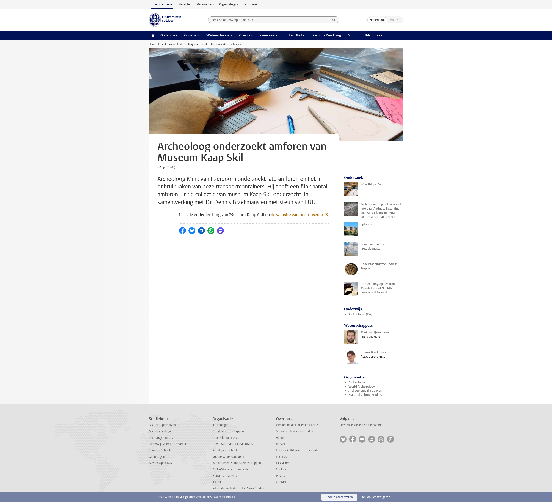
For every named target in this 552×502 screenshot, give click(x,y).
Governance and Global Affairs (232, 444)
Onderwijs (192, 35)
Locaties (281, 457)
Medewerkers (205, 4)
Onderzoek (168, 35)
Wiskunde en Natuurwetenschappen (236, 463)
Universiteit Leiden (162, 4)
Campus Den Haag (327, 35)
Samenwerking (270, 35)
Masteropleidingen (161, 431)
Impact (280, 444)
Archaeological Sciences (365, 391)
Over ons (246, 35)
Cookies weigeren (377, 497)
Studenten (185, 4)
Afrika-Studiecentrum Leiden (231, 469)
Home (152, 44)
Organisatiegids (228, 4)
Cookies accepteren (339, 497)
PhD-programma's (161, 438)
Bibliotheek (250, 4)
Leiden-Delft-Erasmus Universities (298, 450)
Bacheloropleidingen (162, 425)
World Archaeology (361, 387)
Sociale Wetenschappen (228, 457)
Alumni (353, 35)
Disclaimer (283, 463)
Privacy (280, 476)
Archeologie (356, 382)
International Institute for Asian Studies (238, 488)
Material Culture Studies (365, 395)
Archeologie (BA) (360, 314)
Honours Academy (224, 476)
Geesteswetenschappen (228, 431)
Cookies (281, 469)
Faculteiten (297, 35)
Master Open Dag (160, 463)
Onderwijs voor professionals (168, 444)
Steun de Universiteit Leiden (294, 431)
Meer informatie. (225, 497)
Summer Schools (160, 450)
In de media (168, 44)
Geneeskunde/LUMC (225, 438)
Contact (281, 482)
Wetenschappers (219, 35)
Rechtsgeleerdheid (224, 450)
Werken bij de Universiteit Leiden (298, 425)
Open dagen (157, 457)
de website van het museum (297, 214)
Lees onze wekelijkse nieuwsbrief (361, 425)
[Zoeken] (334, 19)
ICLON (216, 482)
